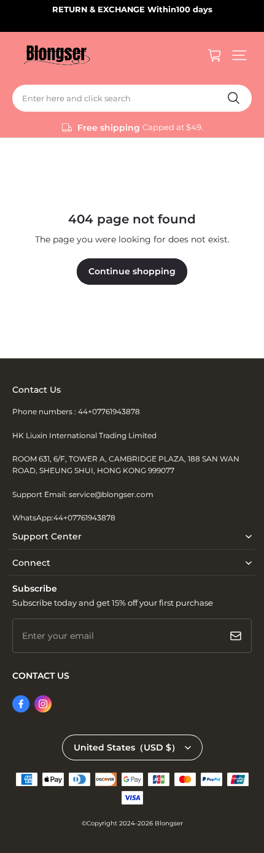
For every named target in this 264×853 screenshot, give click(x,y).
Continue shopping (132, 271)
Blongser (169, 823)
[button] (239, 55)
